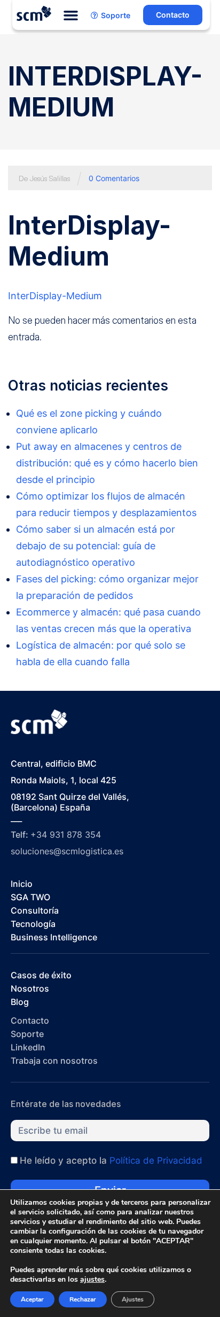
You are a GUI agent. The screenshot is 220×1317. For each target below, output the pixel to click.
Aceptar (32, 1299)
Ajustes (133, 1299)
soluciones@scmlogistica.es (67, 851)
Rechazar (82, 1299)
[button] (71, 15)
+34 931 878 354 (65, 834)
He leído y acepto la (111, 1160)
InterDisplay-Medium (55, 295)
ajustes (92, 1279)
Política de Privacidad (155, 1160)
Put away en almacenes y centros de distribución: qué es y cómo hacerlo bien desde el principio (107, 463)
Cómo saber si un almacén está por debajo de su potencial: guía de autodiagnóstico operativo (95, 546)
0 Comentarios (114, 178)
